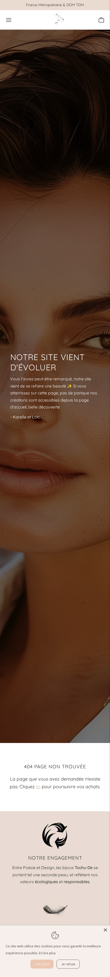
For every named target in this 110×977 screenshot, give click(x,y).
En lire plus (47, 953)
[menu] (8, 20)
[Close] (105, 929)
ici (38, 787)
